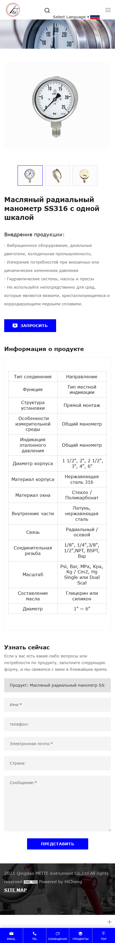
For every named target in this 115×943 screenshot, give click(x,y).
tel (34, 938)
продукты (80, 938)
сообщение (57, 938)
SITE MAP (15, 889)
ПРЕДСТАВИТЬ (57, 843)
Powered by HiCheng (60, 881)
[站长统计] (31, 881)
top (103, 938)
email (11, 938)
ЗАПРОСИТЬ (34, 325)
